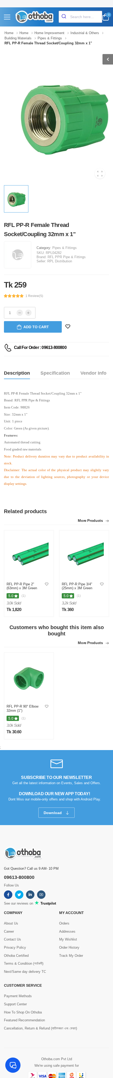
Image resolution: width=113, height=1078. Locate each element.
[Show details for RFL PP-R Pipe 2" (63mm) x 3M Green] (29, 555)
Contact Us (12, 939)
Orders (64, 923)
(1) (23, 595)
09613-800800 (19, 877)
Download (53, 813)
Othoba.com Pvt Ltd (56, 1059)
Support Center (15, 1004)
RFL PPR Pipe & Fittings (67, 257)
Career (9, 931)
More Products (91, 521)
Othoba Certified (16, 956)
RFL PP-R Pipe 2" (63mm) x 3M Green (22, 586)
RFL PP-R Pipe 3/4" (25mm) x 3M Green (77, 586)
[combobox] (80, 17)
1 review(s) (34, 296)
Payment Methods (18, 996)
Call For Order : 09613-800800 (40, 347)
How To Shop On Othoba (23, 1012)
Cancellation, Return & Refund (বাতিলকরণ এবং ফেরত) (40, 1028)
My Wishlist (68, 939)
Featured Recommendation (24, 1020)
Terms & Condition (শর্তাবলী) (23, 963)
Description (17, 373)
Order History (69, 947)
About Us (11, 923)
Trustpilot (47, 903)
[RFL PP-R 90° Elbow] (29, 677)
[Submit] (64, 17)
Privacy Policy (15, 947)
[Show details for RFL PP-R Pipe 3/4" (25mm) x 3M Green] (84, 555)
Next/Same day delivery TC (25, 972)
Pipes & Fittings (64, 248)
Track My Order (71, 956)
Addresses (67, 931)
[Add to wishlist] (46, 584)
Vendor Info (93, 373)
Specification (55, 373)
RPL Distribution (59, 261)
